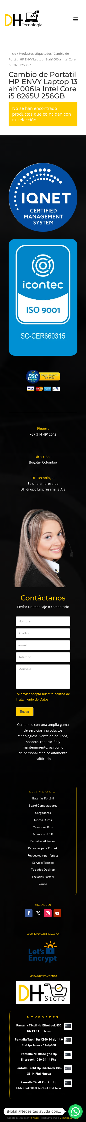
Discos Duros (43, 820)
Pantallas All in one (42, 841)
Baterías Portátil (43, 798)
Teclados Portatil (43, 877)
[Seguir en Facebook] (28, 913)
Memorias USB (43, 834)
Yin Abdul (34, 1117)
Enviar (24, 711)
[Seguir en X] (38, 913)
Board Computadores (43, 806)
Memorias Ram (43, 827)
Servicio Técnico (43, 863)
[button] (75, 1111)
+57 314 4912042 (43, 434)
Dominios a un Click (69, 1117)
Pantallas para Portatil (43, 848)
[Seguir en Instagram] (48, 913)
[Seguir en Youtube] (57, 913)
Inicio (12, 53)
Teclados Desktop (43, 870)
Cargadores (43, 813)
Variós (43, 884)
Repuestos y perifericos (43, 855)
